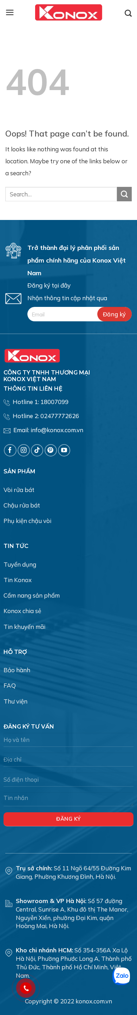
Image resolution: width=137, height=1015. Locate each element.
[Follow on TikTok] (37, 450)
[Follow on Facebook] (10, 450)
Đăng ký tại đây (49, 285)
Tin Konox (18, 580)
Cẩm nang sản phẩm (32, 595)
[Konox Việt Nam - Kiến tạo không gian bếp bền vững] (68, 12)
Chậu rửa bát (22, 505)
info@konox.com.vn (57, 430)
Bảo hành (17, 670)
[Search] (128, 13)
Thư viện (15, 701)
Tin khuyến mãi (24, 626)
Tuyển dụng (20, 564)
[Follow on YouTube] (64, 450)
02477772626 (59, 416)
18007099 (54, 401)
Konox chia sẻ (22, 610)
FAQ (10, 685)
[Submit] (124, 194)
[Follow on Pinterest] (51, 450)
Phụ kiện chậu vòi (27, 520)
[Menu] (9, 12)
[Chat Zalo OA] (121, 976)
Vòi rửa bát (19, 489)
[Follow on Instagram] (24, 450)
